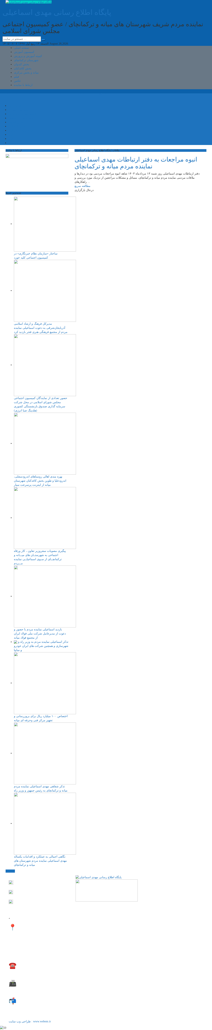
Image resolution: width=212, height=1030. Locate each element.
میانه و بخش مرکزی (26, 72)
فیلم (16, 76)
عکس (17, 80)
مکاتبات (10, 871)
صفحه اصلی (21, 47)
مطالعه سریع (82, 186)
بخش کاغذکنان (22, 68)
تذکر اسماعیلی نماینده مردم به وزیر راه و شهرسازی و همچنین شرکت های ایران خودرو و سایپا (41, 646)
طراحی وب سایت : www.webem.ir (30, 1021)
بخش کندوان (21, 64)
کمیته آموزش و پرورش (28, 56)
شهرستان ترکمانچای (26, 60)
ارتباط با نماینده (23, 85)
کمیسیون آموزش (24, 51)
